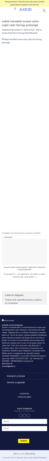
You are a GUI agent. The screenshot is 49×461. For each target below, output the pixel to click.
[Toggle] (4, 376)
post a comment (34, 233)
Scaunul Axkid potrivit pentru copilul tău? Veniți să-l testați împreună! (24, 268)
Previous (7, 237)
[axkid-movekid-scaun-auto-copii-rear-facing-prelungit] (24, 133)
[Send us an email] (24, 415)
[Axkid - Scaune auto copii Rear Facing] (24, 11)
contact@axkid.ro (8, 366)
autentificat (22, 300)
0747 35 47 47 (34, 5)
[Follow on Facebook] (20, 415)
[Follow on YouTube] (28, 415)
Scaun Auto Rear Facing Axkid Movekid (19, 33)
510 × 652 (35, 30)
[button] (3, 11)
